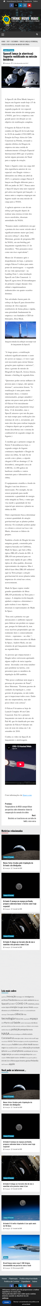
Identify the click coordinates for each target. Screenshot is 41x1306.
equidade (26, 1019)
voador (20, 1048)
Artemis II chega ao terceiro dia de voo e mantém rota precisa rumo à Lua (19, 943)
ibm (31, 1054)
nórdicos (34, 1023)
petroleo (4, 1026)
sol (2, 1064)
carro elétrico (15, 1054)
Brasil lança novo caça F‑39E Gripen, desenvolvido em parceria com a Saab (17, 1264)
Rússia (11, 1026)
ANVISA (10, 1041)
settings (5, 1298)
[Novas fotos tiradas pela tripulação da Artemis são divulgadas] (20, 847)
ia (32, 1051)
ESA (8, 1061)
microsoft (32, 1038)
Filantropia (13, 1278)
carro (22, 1023)
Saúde (17, 1022)
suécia (3, 1030)
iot (8, 1026)
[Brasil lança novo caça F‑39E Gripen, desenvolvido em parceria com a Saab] (20, 1247)
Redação (7, 63)
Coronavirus (7, 1038)
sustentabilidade (30, 1010)
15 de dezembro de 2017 (20, 63)
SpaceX (5, 1003)
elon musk (27, 1044)
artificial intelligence (16, 1034)
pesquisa (24, 1029)
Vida (24, 1014)
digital (8, 1007)
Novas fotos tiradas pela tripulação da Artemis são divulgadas (18, 864)
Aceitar (6, 1302)
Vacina (35, 1051)
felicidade (28, 1023)
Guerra (6, 1064)
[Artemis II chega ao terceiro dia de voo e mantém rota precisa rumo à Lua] (20, 926)
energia (13, 1007)
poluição (15, 1029)
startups (3, 1014)
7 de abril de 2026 (17, 868)
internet (20, 1000)
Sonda (9, 1051)
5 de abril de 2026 (17, 909)
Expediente (28, 1)
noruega (19, 997)
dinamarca (5, 1010)
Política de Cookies (11, 1281)
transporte (8, 1044)
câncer (26, 1038)
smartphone (17, 1051)
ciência (19, 1014)
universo (22, 1010)
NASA (5, 1033)
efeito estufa (27, 1034)
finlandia (34, 1060)
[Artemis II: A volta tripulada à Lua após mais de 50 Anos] (20, 1208)
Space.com (27, 795)
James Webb (28, 1007)
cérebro (22, 1057)
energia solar (19, 1038)
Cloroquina (10, 1014)
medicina (11, 1048)
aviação (36, 1007)
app (37, 1038)
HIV (23, 997)
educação (27, 1047)
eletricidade (34, 1026)
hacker (17, 1058)
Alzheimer (15, 1010)
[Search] (37, 34)
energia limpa (25, 1054)
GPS (2, 1023)
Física (17, 1019)
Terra (15, 1041)
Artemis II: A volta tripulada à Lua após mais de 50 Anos (19, 1224)
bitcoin (37, 1000)
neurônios (4, 1041)
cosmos (30, 1004)
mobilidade (27, 1051)
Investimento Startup (14, 1)
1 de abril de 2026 (17, 1228)
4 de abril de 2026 (17, 947)
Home (4, 1278)
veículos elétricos (21, 1026)
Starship (8, 1030)
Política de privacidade (28, 1278)
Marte (7, 1023)
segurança (6, 1054)
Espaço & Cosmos (9, 50)
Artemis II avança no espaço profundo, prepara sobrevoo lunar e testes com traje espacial (19, 904)
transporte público (31, 1058)
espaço (34, 1018)
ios (7, 1048)
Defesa (6, 1257)
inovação (11, 996)
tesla (31, 1029)
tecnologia (8, 1018)
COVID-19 (21, 1003)
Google (20, 1007)
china (12, 1060)
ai (10, 1004)
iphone (4, 1051)
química (3, 997)
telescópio (10, 1057)
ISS (10, 1010)
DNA (21, 1019)
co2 (11, 1023)
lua (14, 1026)
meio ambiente (29, 1000)
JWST (13, 1004)
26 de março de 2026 (18, 1268)
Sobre (35, 1)
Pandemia (12, 1000)
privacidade (35, 1048)
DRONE (4, 1061)
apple (12, 1063)
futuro (29, 1026)
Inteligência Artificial (24, 1041)
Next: (22, 818)
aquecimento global (23, 1061)
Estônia (20, 1044)
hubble (15, 1044)
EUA (16, 1048)
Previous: (18, 808)
